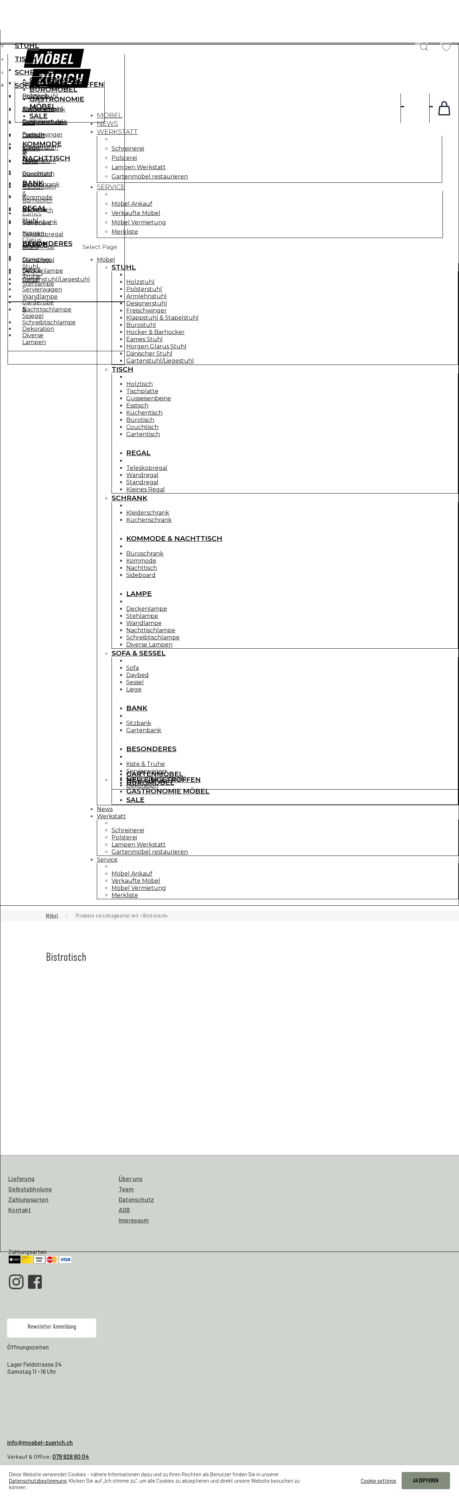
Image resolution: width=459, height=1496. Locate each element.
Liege (30, 161)
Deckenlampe (146, 608)
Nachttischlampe (150, 630)
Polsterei (124, 157)
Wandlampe (144, 623)
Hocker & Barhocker (155, 332)
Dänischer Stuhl (149, 353)
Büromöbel (53, 89)
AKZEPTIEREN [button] (426, 1480)
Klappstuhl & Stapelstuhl (162, 317)
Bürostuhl (141, 324)
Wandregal (142, 475)
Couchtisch (142, 427)
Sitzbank (34, 209)
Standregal (142, 482)
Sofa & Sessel (139, 653)
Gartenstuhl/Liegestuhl (160, 360)
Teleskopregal (146, 467)
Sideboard (141, 575)
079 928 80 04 (70, 1456)
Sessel (31, 148)
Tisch (26, 59)
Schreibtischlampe (153, 637)
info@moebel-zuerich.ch (40, 1442)
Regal (138, 453)
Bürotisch (140, 419)
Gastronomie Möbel (56, 102)
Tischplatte (142, 391)
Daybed (33, 135)
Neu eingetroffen (66, 84)
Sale (38, 116)
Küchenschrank (149, 519)
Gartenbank (39, 222)
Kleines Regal (145, 489)
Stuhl (27, 46)
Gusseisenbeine (148, 398)
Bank (32, 183)
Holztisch (139, 384)
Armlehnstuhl (146, 296)
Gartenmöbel (57, 80)
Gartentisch (143, 434)
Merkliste (125, 231)
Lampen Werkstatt (139, 167)
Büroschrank (145, 553)
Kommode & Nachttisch (174, 538)
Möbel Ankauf (132, 203)
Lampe (139, 594)
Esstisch (137, 405)
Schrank (33, 72)
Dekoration (38, 328)
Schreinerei (128, 148)
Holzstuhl (140, 281)
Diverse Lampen (149, 644)
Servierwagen (42, 289)
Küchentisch (144, 412)
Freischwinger (146, 310)
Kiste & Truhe (31, 273)
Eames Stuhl (144, 339)
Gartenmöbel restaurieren (150, 176)
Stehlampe (142, 616)
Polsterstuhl (144, 289)
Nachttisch (141, 567)
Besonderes (47, 243)
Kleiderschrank (147, 512)
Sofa (132, 667)
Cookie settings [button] (378, 1480)
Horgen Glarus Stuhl (156, 346)
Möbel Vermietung (139, 222)
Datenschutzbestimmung (38, 1480)
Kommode (141, 560)
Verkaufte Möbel (136, 213)
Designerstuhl (146, 303)
